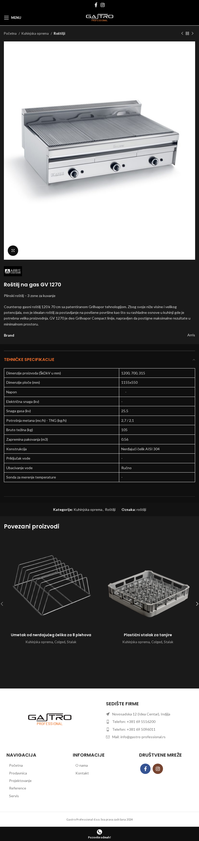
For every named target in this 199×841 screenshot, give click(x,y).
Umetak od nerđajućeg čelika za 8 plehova (51, 634)
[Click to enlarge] (13, 250)
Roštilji (59, 33)
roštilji (141, 509)
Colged (59, 642)
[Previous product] (182, 33)
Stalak (71, 642)
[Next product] (192, 33)
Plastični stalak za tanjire (148, 634)
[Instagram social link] (102, 5)
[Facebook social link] (96, 5)
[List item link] (33, 765)
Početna (10, 33)
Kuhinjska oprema (35, 33)
